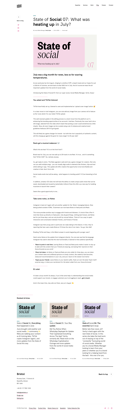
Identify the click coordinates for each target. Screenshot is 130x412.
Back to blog (20, 20)
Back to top (103, 374)
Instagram (108, 408)
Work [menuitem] (92, 5)
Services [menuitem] (85, 5)
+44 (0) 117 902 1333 (24, 388)
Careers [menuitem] (104, 5)
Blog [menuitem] (97, 5)
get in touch (86, 278)
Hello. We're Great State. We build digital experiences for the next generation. (19, 6)
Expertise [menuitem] (77, 5)
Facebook (18, 27)
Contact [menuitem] (111, 5)
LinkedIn (18, 30)
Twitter (18, 24)
